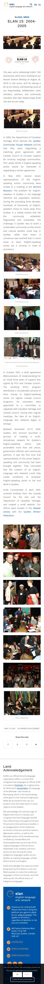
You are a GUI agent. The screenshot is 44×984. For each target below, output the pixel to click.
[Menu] (39, 5)
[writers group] (22, 42)
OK (17, 974)
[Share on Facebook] (8, 744)
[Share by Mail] (36, 744)
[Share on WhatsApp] (26, 744)
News (26, 17)
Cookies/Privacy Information (22, 979)
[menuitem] (30, 4)
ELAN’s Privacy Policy (20, 955)
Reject (27, 974)
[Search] (30, 4)
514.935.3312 (17, 941)
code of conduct (25, 915)
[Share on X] (17, 744)
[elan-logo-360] (18, 4)
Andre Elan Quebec (30, 728)
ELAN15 (18, 17)
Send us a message (19, 948)
